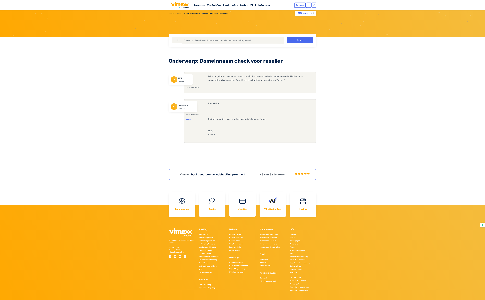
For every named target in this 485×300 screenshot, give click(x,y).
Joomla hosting (205, 253)
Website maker (234, 241)
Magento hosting (205, 250)
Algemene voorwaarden (299, 290)
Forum (179, 13)
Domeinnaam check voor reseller (215, 13)
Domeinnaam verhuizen (268, 237)
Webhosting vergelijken (207, 266)
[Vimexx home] (179, 4)
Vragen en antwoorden (192, 13)
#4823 (188, 120)
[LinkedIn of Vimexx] (181, 257)
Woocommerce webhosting (209, 256)
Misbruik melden (296, 269)
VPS (251, 5)
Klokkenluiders (295, 266)
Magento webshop (236, 262)
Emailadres (264, 259)
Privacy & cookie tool (268, 281)
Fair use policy (295, 284)
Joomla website (235, 247)
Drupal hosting (204, 263)
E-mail (226, 5)
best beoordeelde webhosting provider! (218, 174)
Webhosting (203, 234)
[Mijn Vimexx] (308, 5)
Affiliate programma (297, 250)
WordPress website (236, 244)
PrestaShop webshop (237, 269)
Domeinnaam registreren (269, 234)
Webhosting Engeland (207, 244)
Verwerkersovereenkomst (299, 287)
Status (292, 237)
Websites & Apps (214, 5)
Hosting (234, 5)
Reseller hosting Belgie (207, 288)
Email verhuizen (266, 266)
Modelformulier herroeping (300, 263)
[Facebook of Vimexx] (171, 257)
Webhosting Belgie (206, 237)
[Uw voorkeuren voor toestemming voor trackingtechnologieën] (482, 225)
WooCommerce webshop (238, 266)
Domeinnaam (199, 5)
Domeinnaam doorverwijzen (270, 247)
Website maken (235, 234)
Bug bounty (294, 272)
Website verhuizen (236, 237)
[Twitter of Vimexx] (176, 257)
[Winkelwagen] (313, 5)
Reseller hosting (205, 285)
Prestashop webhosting (208, 260)
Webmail (263, 262)
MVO (291, 253)
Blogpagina (294, 244)
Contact (293, 234)
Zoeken (300, 40)
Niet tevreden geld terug (299, 256)
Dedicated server (262, 5)
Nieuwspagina (295, 241)
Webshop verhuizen (236, 272)
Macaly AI (263, 278)
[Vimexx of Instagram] (186, 257)
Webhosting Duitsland (207, 241)
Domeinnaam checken (268, 241)
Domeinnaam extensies (268, 244)
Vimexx (171, 13)
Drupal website (234, 250)
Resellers (244, 5)
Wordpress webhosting (207, 247)
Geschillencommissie (298, 260)
